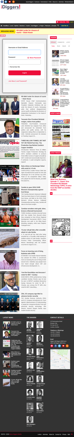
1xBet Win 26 (64, 25)
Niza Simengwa (31, 424)
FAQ (67, 22)
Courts (28, 25)
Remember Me (15, 67)
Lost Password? (21, 81)
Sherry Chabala (31, 383)
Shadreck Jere (31, 370)
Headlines (6, 25)
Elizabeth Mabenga (39, 397)
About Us (55, 2)
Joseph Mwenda (29, 330)
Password (11, 57)
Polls (50, 2)
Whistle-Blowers (69, 2)
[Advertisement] (36, 15)
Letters (39, 434)
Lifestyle (53, 25)
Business (22, 25)
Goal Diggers (34, 25)
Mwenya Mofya (31, 356)
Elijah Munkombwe (40, 357)
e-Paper (41, 25)
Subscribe (62, 22)
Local (11, 25)
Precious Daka (31, 397)
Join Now (11, 81)
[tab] (53, 42)
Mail (69, 434)
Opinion (16, 25)
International (44, 2)
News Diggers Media (15, 434)
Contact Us (58, 434)
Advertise (61, 2)
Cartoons (37, 2)
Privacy (64, 434)
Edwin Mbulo (40, 410)
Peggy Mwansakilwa (40, 370)
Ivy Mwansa (30, 410)
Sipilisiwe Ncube (39, 330)
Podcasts (47, 25)
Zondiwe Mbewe (29, 343)
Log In (71, 22)
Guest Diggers (29, 2)
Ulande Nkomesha (39, 343)
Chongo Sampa (41, 383)
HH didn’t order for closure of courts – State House (27, 31)
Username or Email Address (18, 47)
